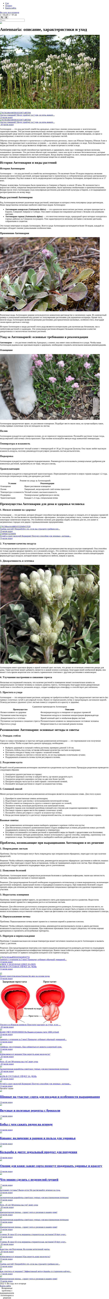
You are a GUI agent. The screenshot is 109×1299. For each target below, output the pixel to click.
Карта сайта (10, 8)
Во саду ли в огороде (9, 12)
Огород (8, 5)
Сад (7, 3)
